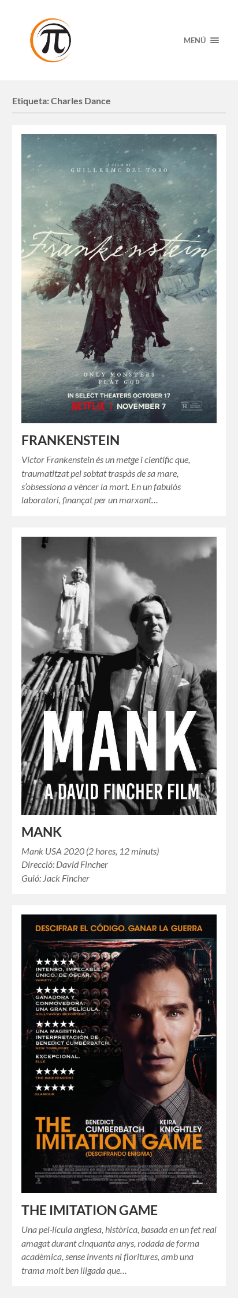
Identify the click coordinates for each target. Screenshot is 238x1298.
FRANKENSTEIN (70, 440)
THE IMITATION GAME (89, 1210)
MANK (41, 832)
